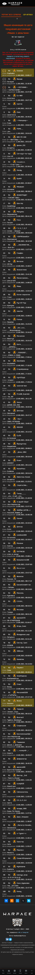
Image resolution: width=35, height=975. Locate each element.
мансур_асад (22, 875)
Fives (9, 123)
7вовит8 (20, 709)
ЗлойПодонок (22, 676)
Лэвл (19, 112)
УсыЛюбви (11, 364)
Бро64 (19, 179)
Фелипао (20, 576)
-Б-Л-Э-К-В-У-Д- (14, 877)
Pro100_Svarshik (23, 394)
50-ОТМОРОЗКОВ (13, 621)
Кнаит (19, 460)
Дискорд (20, 411)
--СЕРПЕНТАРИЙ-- (14, 90)
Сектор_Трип (22, 643)
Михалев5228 (22, 692)
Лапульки (11, 637)
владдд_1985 (22, 809)
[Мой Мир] (17, 901)
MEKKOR (20, 427)
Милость (10, 853)
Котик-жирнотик (23, 295)
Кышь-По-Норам (13, 811)
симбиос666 (22, 535)
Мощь (19, 286)
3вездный (11, 413)
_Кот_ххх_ (21, 328)
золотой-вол (22, 386)
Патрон (10, 223)
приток (19, 104)
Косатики (11, 98)
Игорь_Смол (21, 626)
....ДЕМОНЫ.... (12, 347)
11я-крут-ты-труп (24, 154)
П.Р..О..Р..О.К (22, 800)
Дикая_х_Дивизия (14, 745)
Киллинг (10, 703)
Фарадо (19, 79)
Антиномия (11, 438)
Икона (19, 701)
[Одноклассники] (12, 901)
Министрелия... (23, 278)
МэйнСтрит (11, 786)
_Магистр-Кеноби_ (24, 825)
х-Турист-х (21, 833)
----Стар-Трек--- (14, 165)
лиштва (20, 311)
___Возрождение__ (14, 330)
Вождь (9, 687)
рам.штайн (11, 281)
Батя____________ (24, 344)
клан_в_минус (13, 554)
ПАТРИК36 (21, 552)
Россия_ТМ (11, 579)
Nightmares (21, 867)
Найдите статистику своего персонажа (17, 57)
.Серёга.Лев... (22, 485)
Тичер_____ (21, 494)
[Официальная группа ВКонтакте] (7, 939)
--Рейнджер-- (22, 120)
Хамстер (20, 842)
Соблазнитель (22, 792)
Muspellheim (11, 446)
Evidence (10, 471)
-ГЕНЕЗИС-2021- (13, 198)
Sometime (20, 659)
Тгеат (9, 297)
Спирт (19, 684)
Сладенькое (21, 726)
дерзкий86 (21, 767)
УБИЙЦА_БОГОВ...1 (23, 510)
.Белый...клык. (13, 712)
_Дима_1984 (21, 452)
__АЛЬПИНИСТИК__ (24, 245)
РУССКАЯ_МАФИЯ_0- (15, 513)
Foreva (19, 319)
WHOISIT (10, 463)
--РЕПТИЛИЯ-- (22, 87)
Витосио (20, 261)
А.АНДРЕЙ (20, 784)
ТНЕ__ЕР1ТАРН (12, 886)
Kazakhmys (11, 206)
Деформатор (22, 759)
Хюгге (9, 803)
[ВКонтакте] (6, 901)
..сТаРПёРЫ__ (12, 695)
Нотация (10, 82)
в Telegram (24, 932)
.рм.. (9, 131)
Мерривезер (12, 214)
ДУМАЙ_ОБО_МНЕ (13, 405)
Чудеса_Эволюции (14, 720)
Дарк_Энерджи (22, 817)
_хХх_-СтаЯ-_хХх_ (14, 496)
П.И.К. (9, 529)
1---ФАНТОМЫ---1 (14, 140)
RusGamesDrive (13, 679)
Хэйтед (10, 546)
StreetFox (11, 148)
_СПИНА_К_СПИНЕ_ (14, 355)
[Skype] (29, 901)
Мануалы (20, 212)
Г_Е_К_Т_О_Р (22, 228)
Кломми (20, 71)
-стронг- (10, 380)
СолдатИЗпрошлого (24, 858)
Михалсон (21, 336)
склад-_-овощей (13, 231)
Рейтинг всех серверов (11, 14)
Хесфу (19, 170)
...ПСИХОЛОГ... (22, 353)
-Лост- (19, 419)
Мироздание (12, 239)
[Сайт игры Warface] (17, 914)
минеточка (11, 115)
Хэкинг (19, 518)
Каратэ (10, 753)
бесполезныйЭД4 (23, 734)
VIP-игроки (27, 14)
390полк (20, 651)
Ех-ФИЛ (19, 96)
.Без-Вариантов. (14, 504)
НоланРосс (21, 469)
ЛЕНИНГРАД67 (22, 195)
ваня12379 (21, 618)
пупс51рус (21, 377)
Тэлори (10, 612)
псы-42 (10, 156)
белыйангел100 (23, 560)
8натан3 (20, 717)
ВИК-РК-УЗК (21, 137)
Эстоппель (11, 538)
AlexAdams (21, 361)
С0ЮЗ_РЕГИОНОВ (13, 422)
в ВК (19, 932)
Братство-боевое (14, 770)
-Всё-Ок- (11, 247)
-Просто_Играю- (13, 778)
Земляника (11, 828)
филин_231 (21, 145)
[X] (23, 901)
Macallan (10, 322)
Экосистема (22, 270)
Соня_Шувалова (23, 883)
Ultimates (10, 189)
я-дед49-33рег (23, 502)
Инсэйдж (20, 610)
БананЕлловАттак (24, 585)
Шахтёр (20, 203)
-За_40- (10, 397)
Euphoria (10, 869)
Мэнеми (20, 543)
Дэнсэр (20, 527)
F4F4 (9, 844)
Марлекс (20, 850)
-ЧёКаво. (10, 587)
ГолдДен (20, 253)
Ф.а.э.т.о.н (21, 568)
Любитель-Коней (23, 477)
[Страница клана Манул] (17, 922)
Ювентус (10, 339)
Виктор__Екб (22, 775)
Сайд (9, 670)
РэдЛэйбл (11, 73)
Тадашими (21, 742)
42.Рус (9, 264)
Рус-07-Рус (21, 303)
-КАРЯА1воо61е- (23, 237)
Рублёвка (11, 596)
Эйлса (19, 402)
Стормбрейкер (22, 369)
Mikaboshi (20, 187)
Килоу (19, 891)
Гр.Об (19, 435)
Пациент (20, 668)
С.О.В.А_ (20, 601)
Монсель (20, 593)
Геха (19, 220)
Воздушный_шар (23, 634)
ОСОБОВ (10, 645)
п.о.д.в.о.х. (21, 162)
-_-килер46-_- (23, 751)
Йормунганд (21, 444)
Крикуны (10, 305)
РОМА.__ (20, 129)
